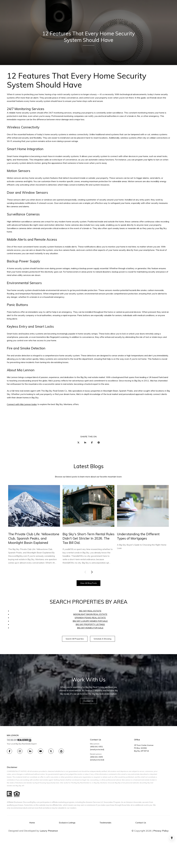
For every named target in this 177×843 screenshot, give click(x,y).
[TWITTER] (51, 751)
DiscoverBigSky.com (31, 802)
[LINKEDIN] (30, 751)
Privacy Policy (161, 830)
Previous (85, 572)
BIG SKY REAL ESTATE (90, 611)
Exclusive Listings (67, 822)
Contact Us (140, 822)
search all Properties (75, 639)
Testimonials (105, 822)
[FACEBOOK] (9, 751)
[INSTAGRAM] (19, 751)
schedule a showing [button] (102, 639)
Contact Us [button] (88, 701)
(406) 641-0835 (96, 757)
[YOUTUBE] (40, 751)
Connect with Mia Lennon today (22, 404)
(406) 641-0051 (96, 747)
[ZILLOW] (61, 751)
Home (32, 822)
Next (91, 572)
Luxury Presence (49, 830)
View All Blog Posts (88, 583)
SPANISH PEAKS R (84, 617)
